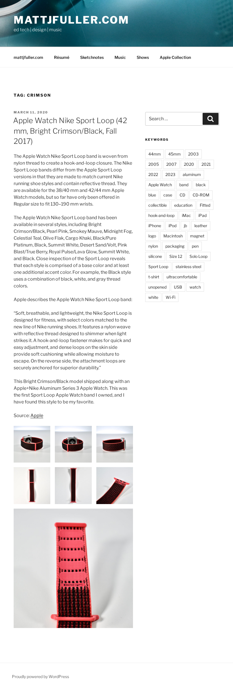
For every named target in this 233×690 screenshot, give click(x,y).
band (183, 184)
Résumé (61, 57)
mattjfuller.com (71, 20)
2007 (171, 164)
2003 (193, 154)
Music (120, 57)
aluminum (192, 174)
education (183, 205)
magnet (197, 235)
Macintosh (173, 235)
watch (195, 287)
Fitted (205, 205)
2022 (153, 174)
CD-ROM (201, 194)
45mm (174, 154)
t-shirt (153, 276)
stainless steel (188, 266)
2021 (206, 164)
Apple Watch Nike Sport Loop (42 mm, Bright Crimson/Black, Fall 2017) (70, 131)
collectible (157, 205)
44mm (154, 154)
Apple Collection (175, 57)
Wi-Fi (170, 297)
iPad (202, 215)
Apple (36, 415)
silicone (155, 256)
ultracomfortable (182, 276)
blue (152, 194)
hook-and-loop (161, 215)
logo (152, 235)
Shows (143, 57)
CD (182, 194)
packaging (174, 246)
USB (178, 287)
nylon (153, 246)
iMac (186, 215)
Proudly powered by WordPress (40, 676)
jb (185, 225)
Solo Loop (198, 256)
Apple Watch (160, 184)
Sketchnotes (92, 57)
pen (195, 246)
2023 (170, 174)
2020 (189, 164)
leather (200, 225)
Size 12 (175, 256)
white (153, 297)
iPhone (154, 225)
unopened (157, 287)
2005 (153, 164)
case (167, 194)
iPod (172, 225)
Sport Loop (158, 266)
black (201, 184)
